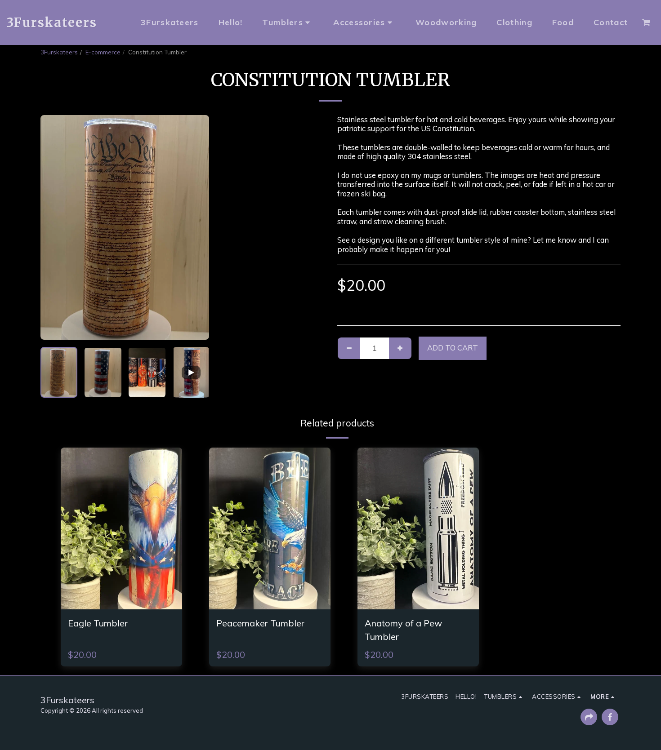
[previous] (55, 227)
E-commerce (103, 52)
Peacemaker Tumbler (260, 623)
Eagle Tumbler (98, 623)
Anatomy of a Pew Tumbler (403, 629)
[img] (121, 528)
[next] (195, 227)
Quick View (121, 603)
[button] (646, 22)
